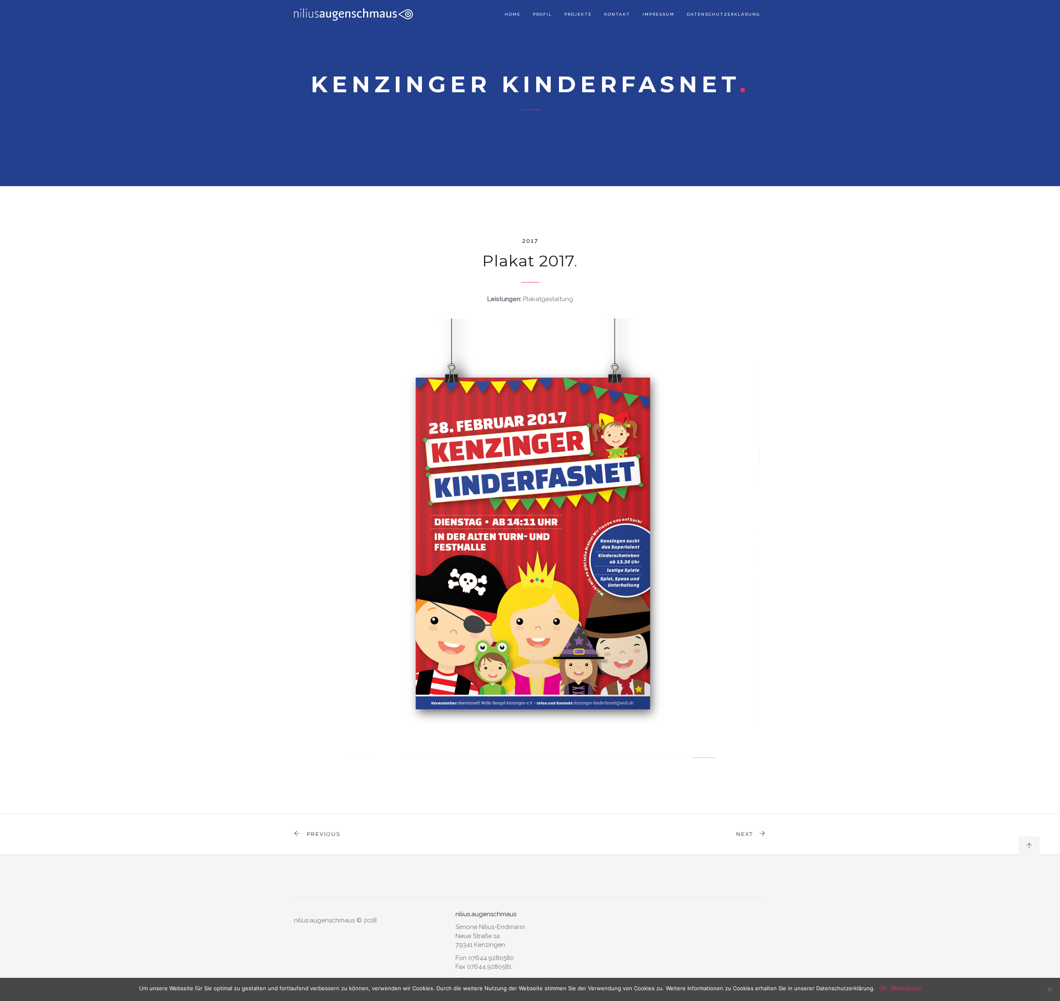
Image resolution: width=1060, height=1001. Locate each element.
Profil (542, 14)
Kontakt (617, 14)
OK (883, 988)
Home (512, 14)
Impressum (659, 14)
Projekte (578, 14)
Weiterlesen (906, 988)
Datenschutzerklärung (723, 14)
